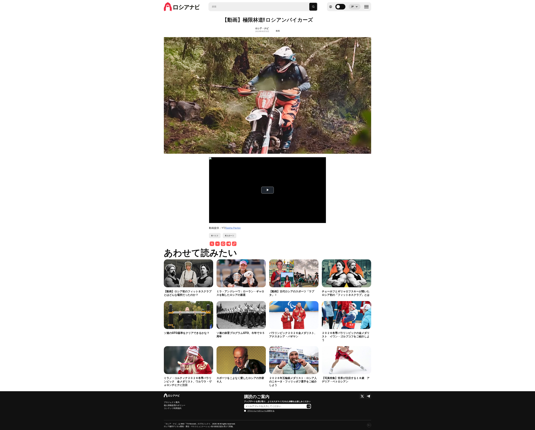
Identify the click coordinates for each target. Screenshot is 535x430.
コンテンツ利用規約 (172, 408)
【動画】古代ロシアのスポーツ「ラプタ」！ (291, 293)
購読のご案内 (256, 396)
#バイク (214, 235)
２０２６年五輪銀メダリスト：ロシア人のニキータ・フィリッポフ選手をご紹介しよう (293, 381)
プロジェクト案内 (171, 402)
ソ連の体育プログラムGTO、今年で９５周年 (241, 334)
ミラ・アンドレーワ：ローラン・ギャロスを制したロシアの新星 (240, 293)
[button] (307, 5)
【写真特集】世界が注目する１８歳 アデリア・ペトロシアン (345, 379)
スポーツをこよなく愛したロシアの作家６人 (240, 379)
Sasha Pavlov (233, 227)
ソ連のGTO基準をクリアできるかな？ (186, 333)
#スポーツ (229, 235)
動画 (278, 31)
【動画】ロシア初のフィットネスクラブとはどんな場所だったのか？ (187, 293)
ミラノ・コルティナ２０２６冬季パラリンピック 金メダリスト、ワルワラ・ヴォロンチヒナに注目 (187, 381)
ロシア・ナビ (262, 28)
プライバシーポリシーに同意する (260, 411)
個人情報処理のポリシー (174, 405)
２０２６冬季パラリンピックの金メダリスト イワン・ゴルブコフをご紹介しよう (345, 336)
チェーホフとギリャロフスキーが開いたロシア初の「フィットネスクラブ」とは (345, 293)
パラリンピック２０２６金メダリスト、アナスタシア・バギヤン (293, 334)
